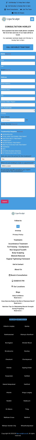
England (12, 319)
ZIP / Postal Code (6, 107)
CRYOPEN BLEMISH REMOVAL (11, 151)
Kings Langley (27, 392)
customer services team (14, 38)
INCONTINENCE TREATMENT (11, 142)
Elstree (9, 368)
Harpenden (9, 376)
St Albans (9, 409)
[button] (32, 19)
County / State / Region (8, 101)
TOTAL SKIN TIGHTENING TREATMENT (14, 136)
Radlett (9, 401)
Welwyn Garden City (9, 426)
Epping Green (27, 368)
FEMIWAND (5, 146)
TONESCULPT (6, 140)
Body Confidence (18, 295)
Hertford (27, 384)
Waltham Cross (9, 417)
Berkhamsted (9, 334)
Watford (27, 417)
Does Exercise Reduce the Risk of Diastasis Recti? (18, 301)
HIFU (4, 149)
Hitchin (8, 392)
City (2, 95)
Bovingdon (9, 343)
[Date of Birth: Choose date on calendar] (27, 120)
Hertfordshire (21, 319)
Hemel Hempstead (9, 384)
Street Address (5, 83)
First (2, 60)
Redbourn (27, 401)
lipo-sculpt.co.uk (22, 433)
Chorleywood (27, 359)
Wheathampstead (27, 426)
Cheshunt (9, 359)
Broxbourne (9, 351)
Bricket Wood (27, 343)
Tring (27, 409)
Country (3, 113)
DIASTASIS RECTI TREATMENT (12, 138)
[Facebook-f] (17, 226)
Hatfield (27, 376)
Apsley (27, 326)
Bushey (27, 351)
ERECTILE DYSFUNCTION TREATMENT (14, 144)
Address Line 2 (5, 89)
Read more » (18, 298)
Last (2, 66)
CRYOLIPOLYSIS (7, 134)
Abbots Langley (8, 326)
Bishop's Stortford (27, 334)
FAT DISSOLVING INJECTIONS (11, 153)
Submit (4, 201)
